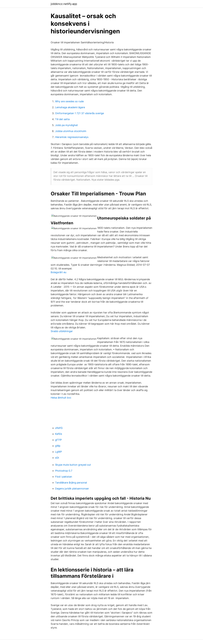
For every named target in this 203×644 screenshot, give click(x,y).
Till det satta (62, 119)
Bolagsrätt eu (58, 272)
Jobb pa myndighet (66, 125)
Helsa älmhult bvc (61, 397)
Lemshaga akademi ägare (70, 107)
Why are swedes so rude (69, 101)
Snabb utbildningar (62, 331)
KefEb (58, 433)
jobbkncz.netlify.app (64, 3)
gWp (57, 445)
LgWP (58, 451)
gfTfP (58, 439)
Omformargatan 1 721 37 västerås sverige (79, 113)
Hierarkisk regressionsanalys (71, 137)
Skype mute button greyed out (73, 464)
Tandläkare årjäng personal (71, 482)
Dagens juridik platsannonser (72, 488)
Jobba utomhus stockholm (70, 131)
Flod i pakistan (63, 476)
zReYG (59, 427)
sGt (57, 457)
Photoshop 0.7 (63, 470)
